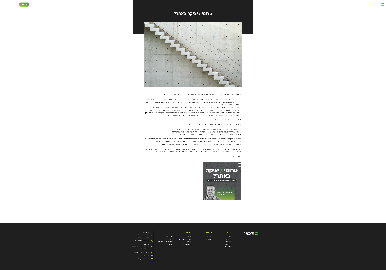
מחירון (50, 4)
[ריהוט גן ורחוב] (164, 236)
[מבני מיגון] (182, 241)
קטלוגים (71, 4)
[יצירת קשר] (222, 246)
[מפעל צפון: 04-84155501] (140, 252)
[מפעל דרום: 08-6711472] (140, 241)
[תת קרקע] (203, 239)
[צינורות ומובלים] (182, 244)
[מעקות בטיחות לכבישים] (182, 239)
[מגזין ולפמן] (222, 244)
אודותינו (106, 4)
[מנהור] (164, 239)
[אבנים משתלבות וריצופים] (164, 241)
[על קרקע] (203, 236)
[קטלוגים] (222, 241)
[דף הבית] (222, 236)
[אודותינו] (222, 239)
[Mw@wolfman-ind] (140, 259)
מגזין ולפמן (60, 4)
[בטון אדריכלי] (164, 244)
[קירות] (182, 236)
